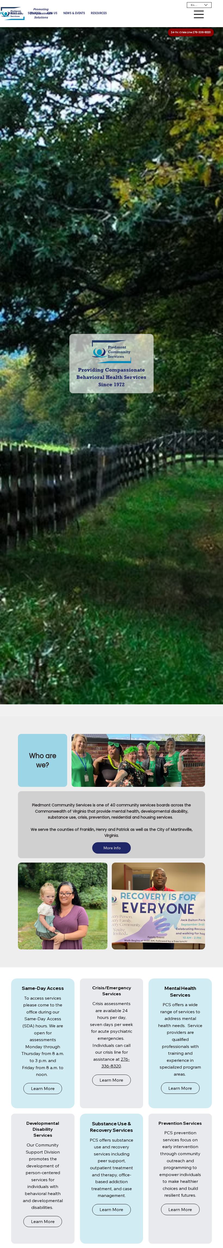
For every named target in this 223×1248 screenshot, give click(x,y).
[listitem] (43, 1043)
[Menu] (199, 14)
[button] (42, 1088)
